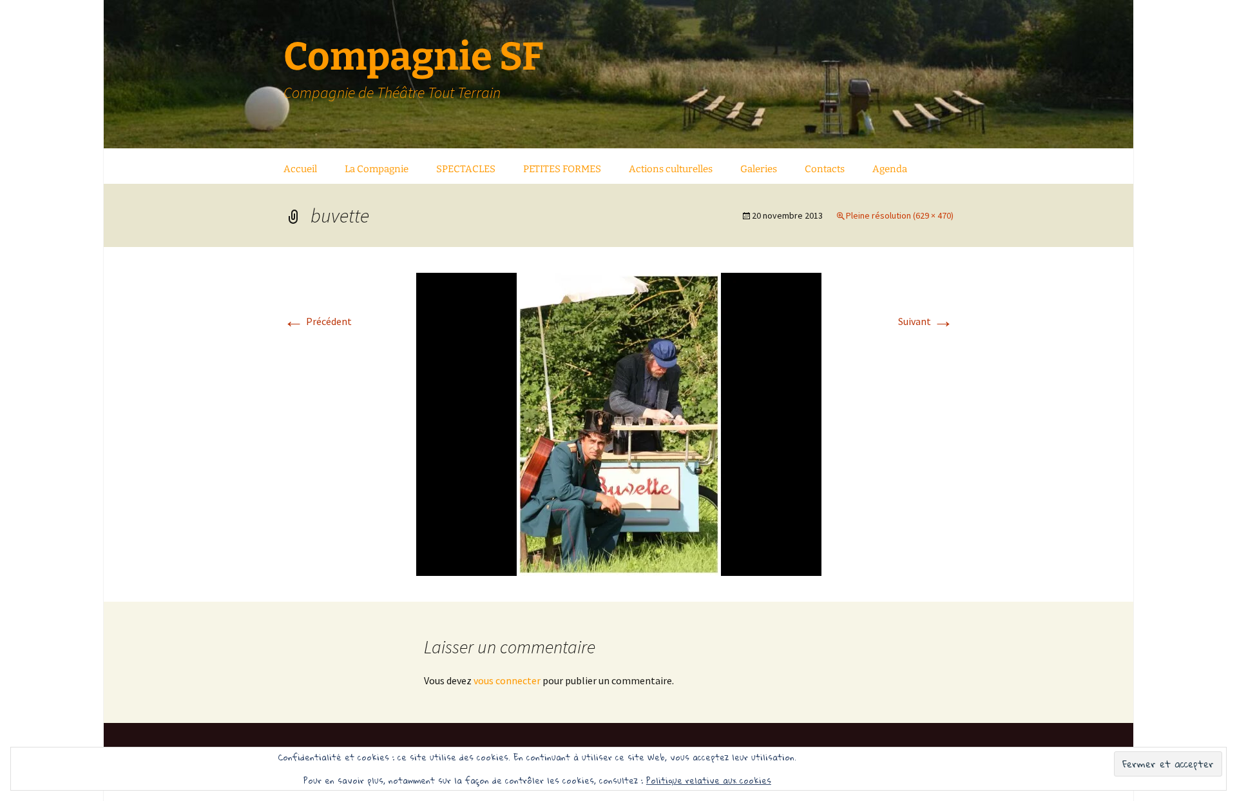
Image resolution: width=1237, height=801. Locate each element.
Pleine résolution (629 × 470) (900, 215)
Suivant (926, 321)
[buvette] (618, 423)
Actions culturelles (671, 169)
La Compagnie (376, 169)
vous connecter (507, 680)
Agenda (889, 169)
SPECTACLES (465, 169)
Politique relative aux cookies (708, 780)
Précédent (317, 321)
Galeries (758, 169)
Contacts (825, 169)
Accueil (300, 169)
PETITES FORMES (562, 169)
